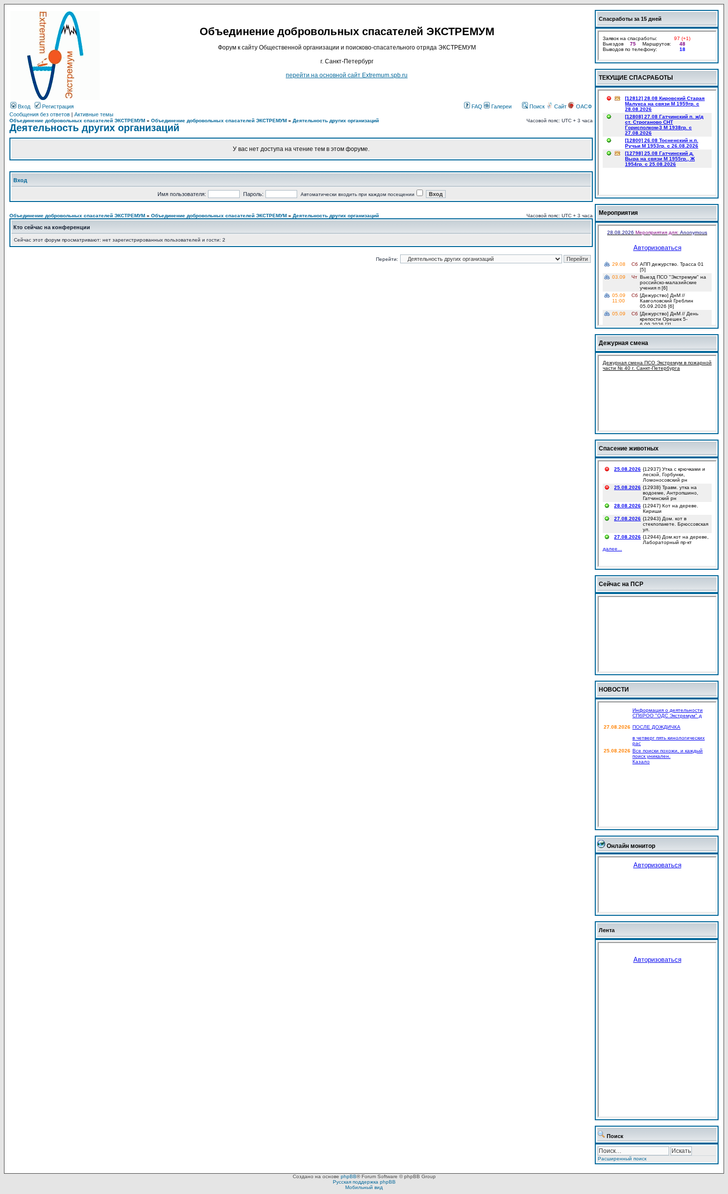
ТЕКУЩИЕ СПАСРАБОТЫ (636, 77)
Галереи (501, 106)
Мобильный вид (364, 1187)
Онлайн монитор (631, 846)
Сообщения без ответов (39, 114)
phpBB (349, 1176)
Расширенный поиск (622, 1158)
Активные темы (93, 114)
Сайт (560, 106)
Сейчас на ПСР (621, 584)
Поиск (536, 106)
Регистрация (57, 106)
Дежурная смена (623, 343)
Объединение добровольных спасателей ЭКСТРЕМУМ (77, 120)
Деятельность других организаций (336, 120)
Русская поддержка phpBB (364, 1182)
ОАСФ (583, 106)
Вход (23, 106)
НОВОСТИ (614, 689)
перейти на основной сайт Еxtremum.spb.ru (347, 75)
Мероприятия (618, 212)
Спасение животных (629, 448)
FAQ (476, 106)
